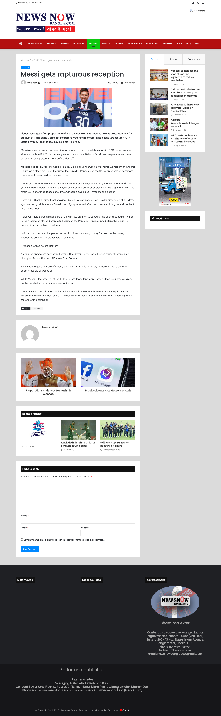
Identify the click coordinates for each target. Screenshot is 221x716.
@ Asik (125, 710)
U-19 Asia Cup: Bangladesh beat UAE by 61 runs (115, 444)
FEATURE (168, 43)
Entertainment (135, 43)
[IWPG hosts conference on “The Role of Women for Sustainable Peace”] (159, 140)
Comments (194, 59)
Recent (173, 59)
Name (25, 515)
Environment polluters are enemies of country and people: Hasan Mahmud (185, 92)
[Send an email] (39, 82)
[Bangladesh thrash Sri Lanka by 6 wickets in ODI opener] (78, 430)
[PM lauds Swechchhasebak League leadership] (159, 124)
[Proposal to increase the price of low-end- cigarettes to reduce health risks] (159, 75)
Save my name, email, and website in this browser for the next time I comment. (64, 539)
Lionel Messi (37, 308)
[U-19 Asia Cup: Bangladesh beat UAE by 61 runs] (117, 430)
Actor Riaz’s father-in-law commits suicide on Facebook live (185, 108)
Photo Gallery (184, 43)
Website (84, 527)
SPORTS (93, 43)
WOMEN (119, 43)
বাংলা (197, 43)
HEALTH (106, 43)
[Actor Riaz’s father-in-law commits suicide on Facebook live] (159, 109)
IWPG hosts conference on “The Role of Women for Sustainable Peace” (184, 138)
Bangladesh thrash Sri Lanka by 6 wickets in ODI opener (78, 444)
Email (24, 527)
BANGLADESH (35, 43)
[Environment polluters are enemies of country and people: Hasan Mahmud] (159, 94)
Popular (154, 59)
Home (26, 60)
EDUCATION (152, 43)
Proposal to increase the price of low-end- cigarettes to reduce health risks (184, 75)
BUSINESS (78, 43)
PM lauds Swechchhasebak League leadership (185, 123)
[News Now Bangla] (46, 22)
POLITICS (52, 43)
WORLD (65, 43)
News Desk (32, 82)
